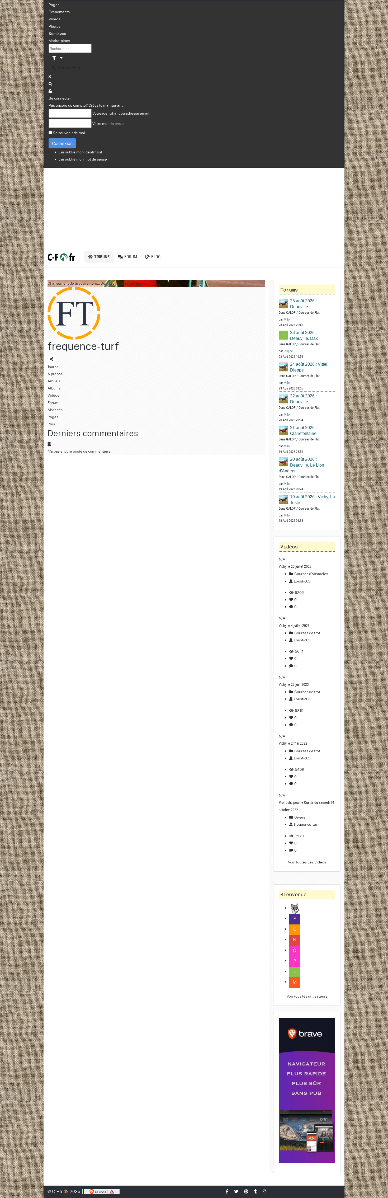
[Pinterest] (246, 1191)
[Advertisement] (194, 208)
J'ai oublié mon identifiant (80, 151)
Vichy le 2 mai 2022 (293, 743)
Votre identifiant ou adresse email (120, 113)
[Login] (50, 90)
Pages (54, 4)
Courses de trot (307, 632)
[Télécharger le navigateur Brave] (102, 1191)
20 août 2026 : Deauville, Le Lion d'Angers (301, 465)
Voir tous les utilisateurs (307, 996)
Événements (59, 11)
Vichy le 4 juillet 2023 (294, 625)
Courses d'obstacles (311, 573)
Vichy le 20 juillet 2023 (295, 566)
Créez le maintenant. (106, 105)
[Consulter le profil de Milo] (284, 304)
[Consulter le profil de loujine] (284, 335)
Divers (299, 817)
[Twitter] (236, 1191)
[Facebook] (227, 1191)
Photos (54, 26)
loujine (288, 351)
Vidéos (54, 18)
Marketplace (59, 40)
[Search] (51, 83)
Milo (287, 319)
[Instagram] (265, 1191)
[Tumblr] (255, 1191)
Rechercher (69, 68)
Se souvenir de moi (69, 132)
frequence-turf (83, 345)
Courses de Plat (309, 312)
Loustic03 (302, 581)
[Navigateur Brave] (307, 1090)
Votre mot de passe (108, 123)
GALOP (291, 312)
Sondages (57, 33)
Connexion (62, 143)
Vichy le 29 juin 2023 (294, 684)
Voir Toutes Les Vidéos (307, 862)
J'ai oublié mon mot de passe (83, 159)
